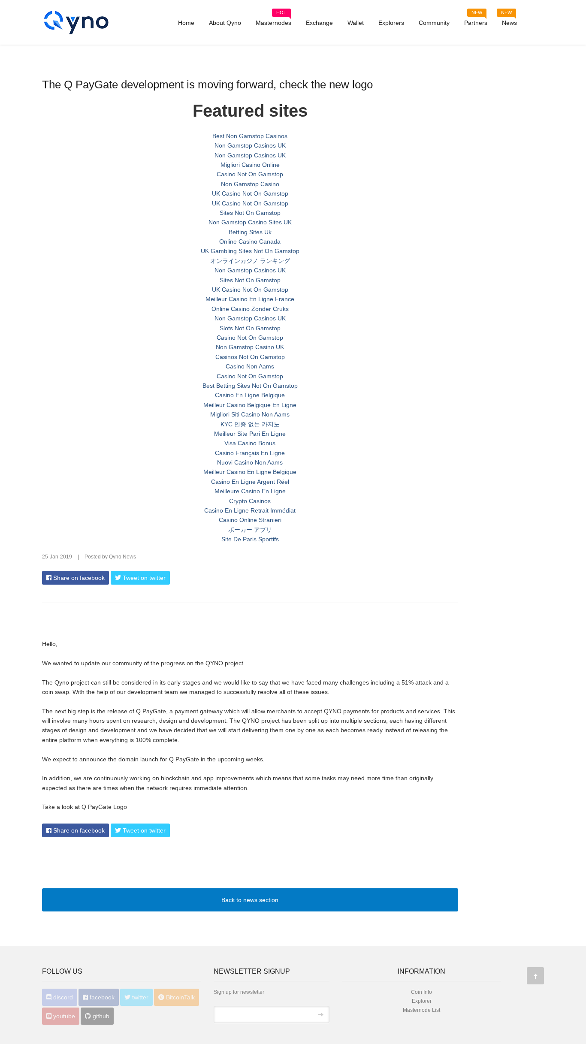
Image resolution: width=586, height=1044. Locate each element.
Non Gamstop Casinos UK (250, 145)
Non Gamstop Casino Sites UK (250, 222)
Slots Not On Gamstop (250, 328)
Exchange (319, 22)
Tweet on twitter (143, 577)
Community (434, 22)
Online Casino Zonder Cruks (250, 308)
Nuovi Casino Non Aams (250, 462)
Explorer (422, 1001)
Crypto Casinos (250, 501)
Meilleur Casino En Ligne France (249, 299)
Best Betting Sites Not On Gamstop (250, 385)
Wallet (355, 22)
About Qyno (225, 22)
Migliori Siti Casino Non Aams (250, 414)
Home (186, 22)
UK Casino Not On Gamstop (250, 193)
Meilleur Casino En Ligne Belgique (249, 471)
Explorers (391, 22)
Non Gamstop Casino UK (250, 347)
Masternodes (273, 19)
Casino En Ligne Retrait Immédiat (250, 510)
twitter (139, 997)
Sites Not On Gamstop (250, 212)
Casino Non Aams (250, 366)
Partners (475, 19)
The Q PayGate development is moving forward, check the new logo (207, 84)
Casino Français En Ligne (250, 453)
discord (62, 997)
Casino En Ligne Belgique (250, 395)
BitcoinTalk (179, 997)
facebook (101, 997)
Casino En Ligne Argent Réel (250, 481)
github (100, 1016)
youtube (63, 1016)
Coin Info (421, 992)
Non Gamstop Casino (250, 184)
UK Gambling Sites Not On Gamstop (250, 250)
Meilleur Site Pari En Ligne (250, 433)
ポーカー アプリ (250, 529)
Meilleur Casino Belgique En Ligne (249, 404)
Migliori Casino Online (250, 164)
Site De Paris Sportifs (250, 539)
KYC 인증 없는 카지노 (250, 424)
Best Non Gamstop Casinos (249, 136)
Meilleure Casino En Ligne (250, 491)
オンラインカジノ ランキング (250, 260)
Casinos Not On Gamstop (250, 356)
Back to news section (249, 899)
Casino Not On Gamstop (250, 174)
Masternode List (421, 1010)
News (509, 19)
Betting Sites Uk (250, 232)
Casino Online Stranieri (250, 519)
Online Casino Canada (250, 241)
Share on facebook (78, 577)
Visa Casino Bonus (249, 443)
